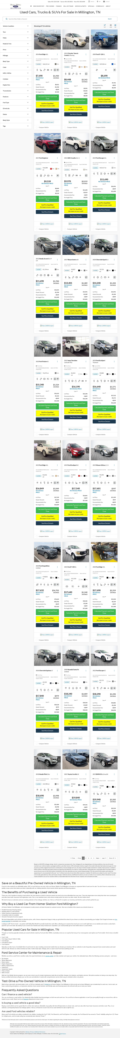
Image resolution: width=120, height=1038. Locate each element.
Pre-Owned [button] (50, 6)
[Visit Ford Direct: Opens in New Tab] (62, 1033)
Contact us (47, 984)
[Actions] (57, 54)
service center (49, 956)
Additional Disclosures (40, 1032)
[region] (47, 88)
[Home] (31, 6)
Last (103, 858)
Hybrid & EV (100, 6)
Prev (79, 858)
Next (98, 858)
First (73, 858)
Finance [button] (59, 6)
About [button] (108, 6)
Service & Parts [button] (80, 6)
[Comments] (55, 70)
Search (109, 19)
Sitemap (27, 1032)
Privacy (32, 1032)
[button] (59, 39)
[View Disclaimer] (51, 70)
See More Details (47, 110)
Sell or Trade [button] (68, 6)
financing (25, 999)
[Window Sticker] (58, 70)
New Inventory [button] (38, 6)
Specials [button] (91, 6)
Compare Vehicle (44, 127)
